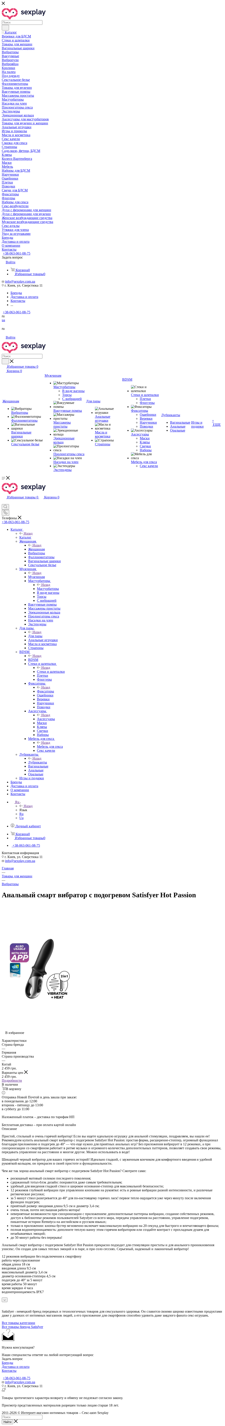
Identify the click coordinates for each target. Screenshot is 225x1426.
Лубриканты (37, 762)
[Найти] (5, 27)
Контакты (9, 1370)
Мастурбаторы (48, 589)
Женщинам (36, 549)
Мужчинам (36, 577)
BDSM (33, 660)
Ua (21, 818)
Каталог (25, 537)
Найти (7, 1422)
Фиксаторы (45, 691)
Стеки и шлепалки (51, 671)
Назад (28, 533)
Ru (21, 814)
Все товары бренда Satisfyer (22, 1327)
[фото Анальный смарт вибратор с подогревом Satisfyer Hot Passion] (40, 1017)
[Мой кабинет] (4, 502)
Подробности (12, 1080)
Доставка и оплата (15, 1367)
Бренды (7, 1363)
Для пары (35, 636)
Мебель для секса (50, 746)
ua (3, 320)
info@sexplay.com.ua (20, 281)
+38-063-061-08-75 (16, 253)
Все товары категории (18, 1323)
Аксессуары (46, 719)
